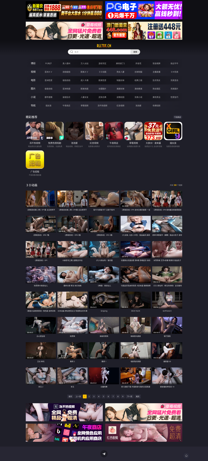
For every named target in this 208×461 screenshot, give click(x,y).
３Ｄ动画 (102, 72)
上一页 (78, 396)
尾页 (137, 396)
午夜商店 (66, 105)
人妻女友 (84, 97)
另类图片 (174, 88)
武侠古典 (102, 97)
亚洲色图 (66, 88)
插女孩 (48, 105)
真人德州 (66, 63)
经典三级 (138, 80)
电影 (33, 80)
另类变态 (174, 80)
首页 (70, 396)
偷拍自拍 (66, 80)
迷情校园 (120, 97)
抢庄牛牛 (174, 63)
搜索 (135, 52)
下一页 (129, 396)
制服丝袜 (120, 80)
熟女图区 (156, 88)
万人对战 (84, 63)
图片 (33, 88)
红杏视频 (120, 105)
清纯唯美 (138, 88)
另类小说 (138, 97)
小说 (33, 97)
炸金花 (138, 63)
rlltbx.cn (104, 45)
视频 (33, 71)
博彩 (33, 63)
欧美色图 (84, 88)
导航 (33, 105)
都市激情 (48, 97)
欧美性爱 (102, 80)
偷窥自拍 (48, 88)
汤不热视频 (102, 105)
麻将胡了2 (120, 63)
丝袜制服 (138, 72)
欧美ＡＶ (84, 72)
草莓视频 (84, 105)
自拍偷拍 (66, 72)
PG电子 (48, 63)
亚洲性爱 (48, 80)
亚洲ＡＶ (48, 72)
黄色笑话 (156, 97)
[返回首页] (186, 456)
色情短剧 (156, 105)
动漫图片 (102, 88)
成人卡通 (84, 80)
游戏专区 (102, 63)
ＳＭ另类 (174, 72)
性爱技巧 (174, 97)
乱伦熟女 (156, 80)
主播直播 (156, 72)
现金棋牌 (156, 63)
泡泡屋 (138, 105)
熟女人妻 (120, 72)
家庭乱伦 (66, 97)
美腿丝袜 (120, 88)
